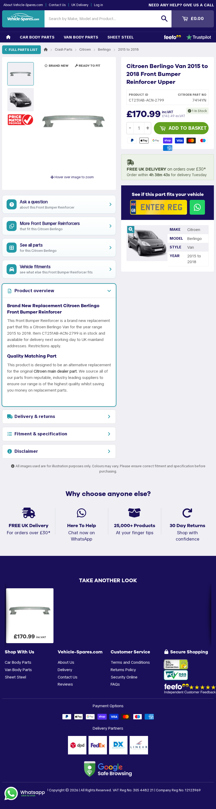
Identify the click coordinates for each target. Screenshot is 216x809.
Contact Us (57, 5)
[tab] (59, 291)
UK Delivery (79, 5)
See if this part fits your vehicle (168, 194)
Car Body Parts (37, 37)
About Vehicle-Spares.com (23, 5)
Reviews (65, 684)
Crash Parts (63, 49)
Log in (98, 5)
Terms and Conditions (130, 662)
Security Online (124, 677)
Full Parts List (23, 50)
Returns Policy (123, 669)
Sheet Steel (120, 37)
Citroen (85, 49)
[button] (20, 119)
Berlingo (104, 49)
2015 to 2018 (128, 49)
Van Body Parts (81, 37)
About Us (66, 662)
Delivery (65, 669)
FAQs (115, 684)
